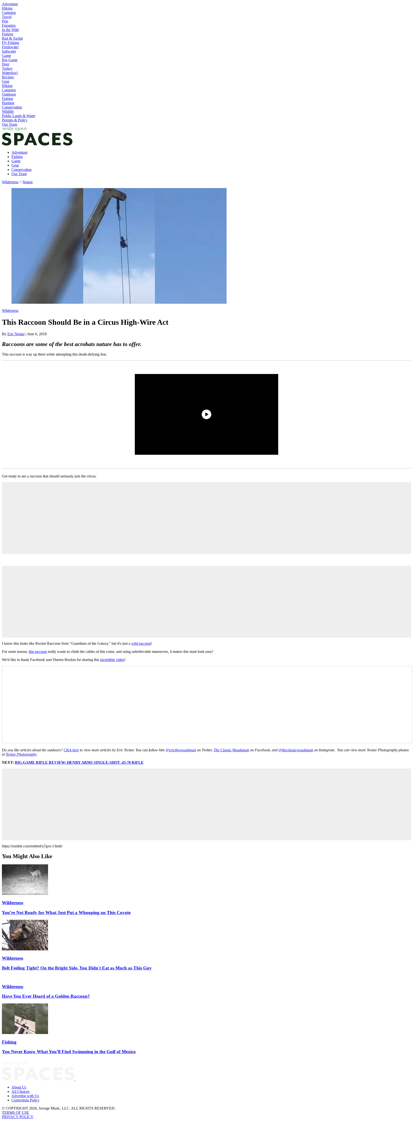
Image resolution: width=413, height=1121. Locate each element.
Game (6, 56)
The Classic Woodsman (231, 750)
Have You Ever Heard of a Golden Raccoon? (46, 996)
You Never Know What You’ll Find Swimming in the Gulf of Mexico (69, 1051)
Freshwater (10, 47)
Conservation (12, 107)
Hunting (8, 103)
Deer (5, 64)
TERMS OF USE (15, 1112)
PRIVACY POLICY (17, 1117)
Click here (71, 750)
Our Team (9, 124)
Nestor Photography (21, 754)
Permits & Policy (14, 120)
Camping (9, 13)
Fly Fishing (10, 43)
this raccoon (38, 652)
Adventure (10, 4)
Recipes (8, 77)
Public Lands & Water (18, 116)
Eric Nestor (16, 334)
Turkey (7, 68)
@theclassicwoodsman (295, 750)
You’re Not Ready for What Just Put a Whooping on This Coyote (66, 912)
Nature (27, 182)
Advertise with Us (25, 1096)
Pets (5, 21)
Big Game (9, 60)
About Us (18, 1087)
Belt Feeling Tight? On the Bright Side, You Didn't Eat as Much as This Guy (77, 967)
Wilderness (10, 182)
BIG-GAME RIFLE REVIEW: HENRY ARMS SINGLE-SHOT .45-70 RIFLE (79, 762)
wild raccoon (141, 643)
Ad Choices (20, 1091)
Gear (5, 81)
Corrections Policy (25, 1100)
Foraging (9, 25)
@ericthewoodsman (181, 750)
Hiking (7, 8)
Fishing (7, 34)
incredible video (112, 660)
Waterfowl (10, 73)
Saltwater (9, 51)
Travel (6, 17)
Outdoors (9, 94)
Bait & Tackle (12, 38)
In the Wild (10, 30)
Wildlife (8, 111)
